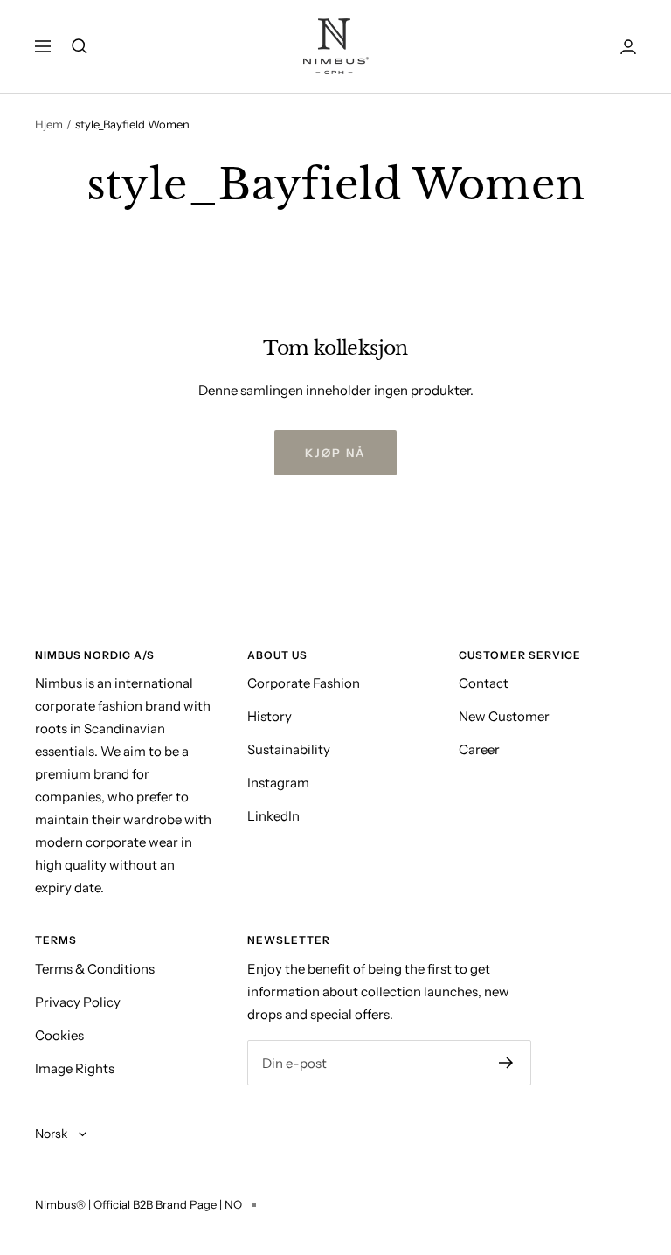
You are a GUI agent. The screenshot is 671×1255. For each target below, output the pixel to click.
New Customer (504, 716)
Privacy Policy (78, 1002)
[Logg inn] (628, 46)
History (269, 716)
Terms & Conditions (95, 968)
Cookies (59, 1035)
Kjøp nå (335, 453)
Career (479, 749)
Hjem (49, 124)
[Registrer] (506, 1063)
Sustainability (288, 749)
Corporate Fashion (303, 683)
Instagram (278, 782)
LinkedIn (273, 816)
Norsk (52, 1133)
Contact (483, 683)
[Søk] (79, 46)
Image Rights (74, 1068)
